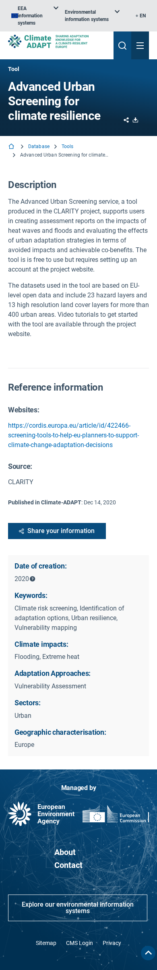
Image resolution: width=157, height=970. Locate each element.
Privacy (112, 943)
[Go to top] (148, 953)
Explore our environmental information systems (78, 908)
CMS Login (79, 943)
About (65, 852)
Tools (68, 146)
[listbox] (35, 15)
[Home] (12, 147)
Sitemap (46, 943)
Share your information (61, 531)
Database (39, 146)
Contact (68, 865)
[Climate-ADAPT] (57, 41)
